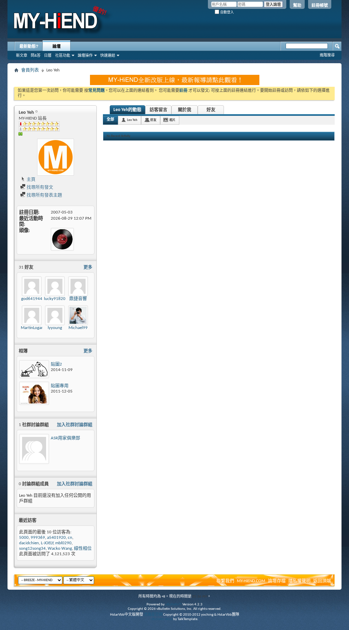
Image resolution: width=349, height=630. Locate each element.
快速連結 (107, 55)
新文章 (21, 55)
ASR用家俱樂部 (65, 438)
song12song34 (32, 548)
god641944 (31, 299)
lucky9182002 (57, 299)
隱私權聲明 (299, 581)
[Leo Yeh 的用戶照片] (55, 157)
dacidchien (29, 543)
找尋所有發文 (39, 187)
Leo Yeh (132, 120)
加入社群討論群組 (74, 425)
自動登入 (226, 12)
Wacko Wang (60, 548)
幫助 (297, 5)
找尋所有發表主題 (44, 195)
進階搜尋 (327, 55)
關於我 (184, 110)
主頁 (30, 179)
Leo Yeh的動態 (127, 110)
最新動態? (28, 46)
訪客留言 (158, 110)
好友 (211, 110)
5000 (24, 537)
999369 (38, 537)
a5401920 (56, 537)
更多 (88, 267)
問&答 (36, 55)
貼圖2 (56, 364)
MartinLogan (32, 328)
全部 (110, 120)
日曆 (47, 55)
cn (70, 537)
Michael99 (78, 328)
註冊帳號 (320, 5)
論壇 (56, 46)
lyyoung (55, 328)
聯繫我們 (225, 581)
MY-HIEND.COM (251, 581)
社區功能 (62, 55)
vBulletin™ (173, 604)
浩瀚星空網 (153, 615)
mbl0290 (63, 543)
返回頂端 (322, 581)
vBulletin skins (161, 619)
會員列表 (30, 70)
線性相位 (83, 548)
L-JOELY (47, 543)
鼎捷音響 (78, 299)
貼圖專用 (60, 386)
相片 (172, 120)
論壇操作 (85, 55)
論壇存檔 (277, 581)
